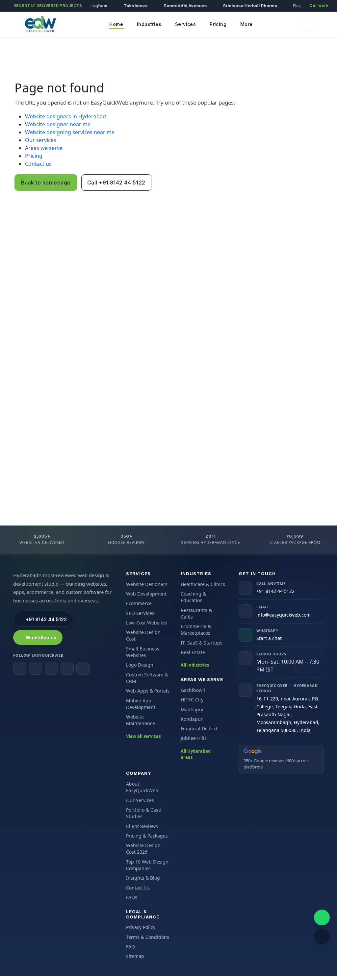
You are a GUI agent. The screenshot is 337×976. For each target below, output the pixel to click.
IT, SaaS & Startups (201, 643)
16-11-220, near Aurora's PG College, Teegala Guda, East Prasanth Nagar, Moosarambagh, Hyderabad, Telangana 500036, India (288, 714)
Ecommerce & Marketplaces (196, 629)
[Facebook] (19, 668)
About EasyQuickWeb (142, 787)
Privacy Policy (140, 927)
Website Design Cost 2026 (143, 848)
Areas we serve (44, 148)
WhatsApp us (41, 637)
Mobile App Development (140, 703)
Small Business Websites (142, 652)
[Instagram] (35, 668)
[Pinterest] (83, 668)
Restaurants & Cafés (196, 613)
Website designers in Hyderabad (65, 116)
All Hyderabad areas (196, 754)
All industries (195, 665)
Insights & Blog (143, 878)
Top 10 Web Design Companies (147, 865)
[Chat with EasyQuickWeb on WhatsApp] (322, 917)
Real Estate (193, 652)
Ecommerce (139, 603)
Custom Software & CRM (147, 677)
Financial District (199, 728)
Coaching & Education (193, 597)
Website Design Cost (143, 635)
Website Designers (147, 584)
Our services (40, 140)
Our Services (140, 800)
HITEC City (192, 699)
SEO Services (140, 613)
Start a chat (269, 638)
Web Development (146, 594)
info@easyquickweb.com (283, 615)
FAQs (131, 897)
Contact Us (138, 888)
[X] (67, 668)
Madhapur (192, 709)
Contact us (38, 163)
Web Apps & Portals (147, 691)
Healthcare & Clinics (203, 584)
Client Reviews (142, 826)
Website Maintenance (140, 720)
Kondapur (192, 719)
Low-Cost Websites (146, 623)
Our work (318, 5)
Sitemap (135, 956)
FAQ (130, 946)
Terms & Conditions (147, 937)
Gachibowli (193, 690)
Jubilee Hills (194, 738)
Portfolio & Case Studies (143, 813)
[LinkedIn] (51, 668)
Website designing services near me (70, 132)
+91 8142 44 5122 (46, 619)
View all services (143, 736)
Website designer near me (58, 124)
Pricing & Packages (147, 836)
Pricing (33, 155)
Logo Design (139, 665)
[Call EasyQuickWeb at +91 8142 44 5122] (322, 936)
